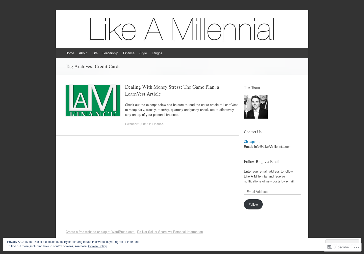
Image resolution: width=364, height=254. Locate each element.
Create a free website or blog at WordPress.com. (100, 231)
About (83, 53)
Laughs (157, 53)
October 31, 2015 (136, 124)
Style (143, 53)
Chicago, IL (252, 141)
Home (70, 53)
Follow (253, 204)
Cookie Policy (97, 246)
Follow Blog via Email (261, 161)
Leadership (110, 53)
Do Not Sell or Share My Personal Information (170, 231)
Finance (128, 53)
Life (95, 53)
